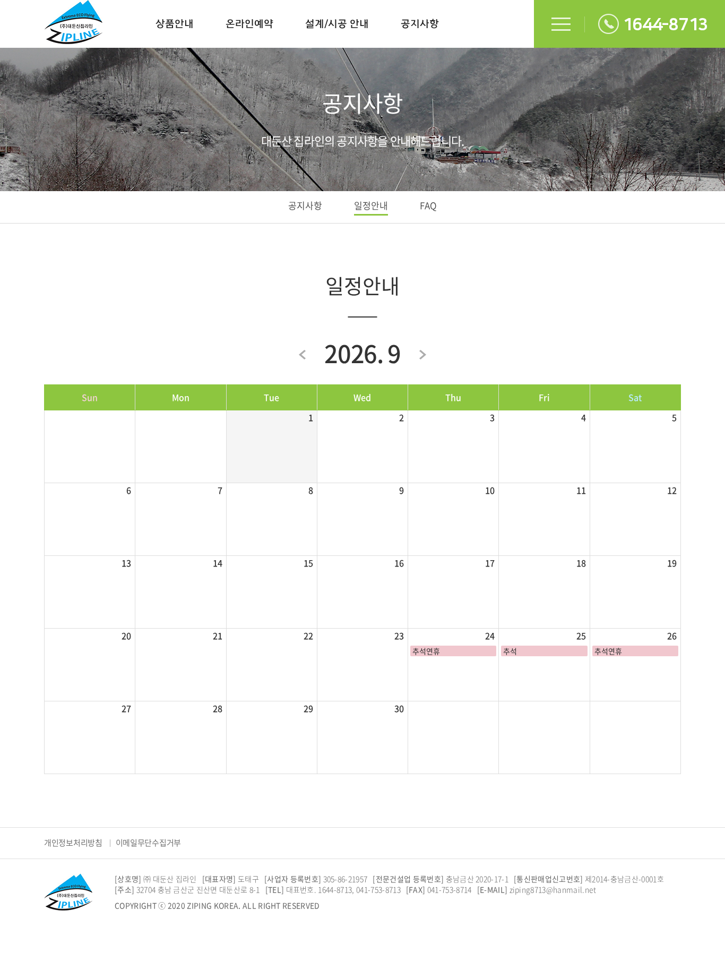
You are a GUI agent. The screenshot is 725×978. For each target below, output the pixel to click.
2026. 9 (362, 353)
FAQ (428, 205)
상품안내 (175, 23)
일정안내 (371, 205)
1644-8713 (665, 24)
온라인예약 (249, 23)
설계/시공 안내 (337, 23)
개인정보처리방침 (73, 842)
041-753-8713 (378, 889)
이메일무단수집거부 (148, 842)
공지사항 (420, 23)
